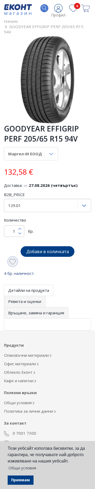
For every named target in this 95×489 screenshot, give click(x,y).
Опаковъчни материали (27, 355)
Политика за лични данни (29, 411)
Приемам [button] (20, 479)
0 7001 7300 (24, 433)
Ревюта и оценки (24, 301)
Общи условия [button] (22, 467)
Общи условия (18, 402)
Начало (11, 21)
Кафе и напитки (19, 380)
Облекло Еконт (19, 372)
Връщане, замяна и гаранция (36, 312)
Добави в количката (47, 251)
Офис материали (20, 363)
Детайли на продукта (28, 290)
